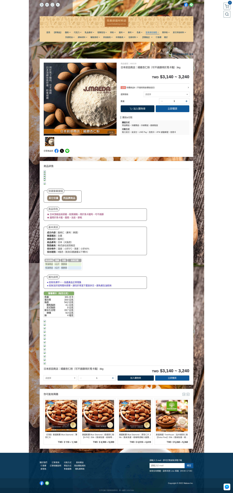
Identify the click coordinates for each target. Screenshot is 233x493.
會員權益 (80, 462)
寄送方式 (67, 466)
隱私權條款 (80, 469)
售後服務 (67, 469)
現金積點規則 (79, 466)
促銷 (123, 87)
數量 (122, 101)
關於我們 (43, 462)
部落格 (43, 469)
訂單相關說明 (55, 466)
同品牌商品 (69, 198)
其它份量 (53, 198)
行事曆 (43, 466)
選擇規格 (124, 94)
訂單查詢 (55, 462)
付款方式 (67, 462)
